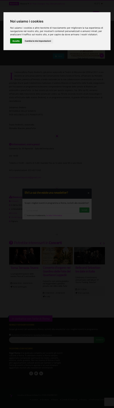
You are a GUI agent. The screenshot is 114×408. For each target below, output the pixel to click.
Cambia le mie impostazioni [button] (38, 41)
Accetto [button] (16, 41)
